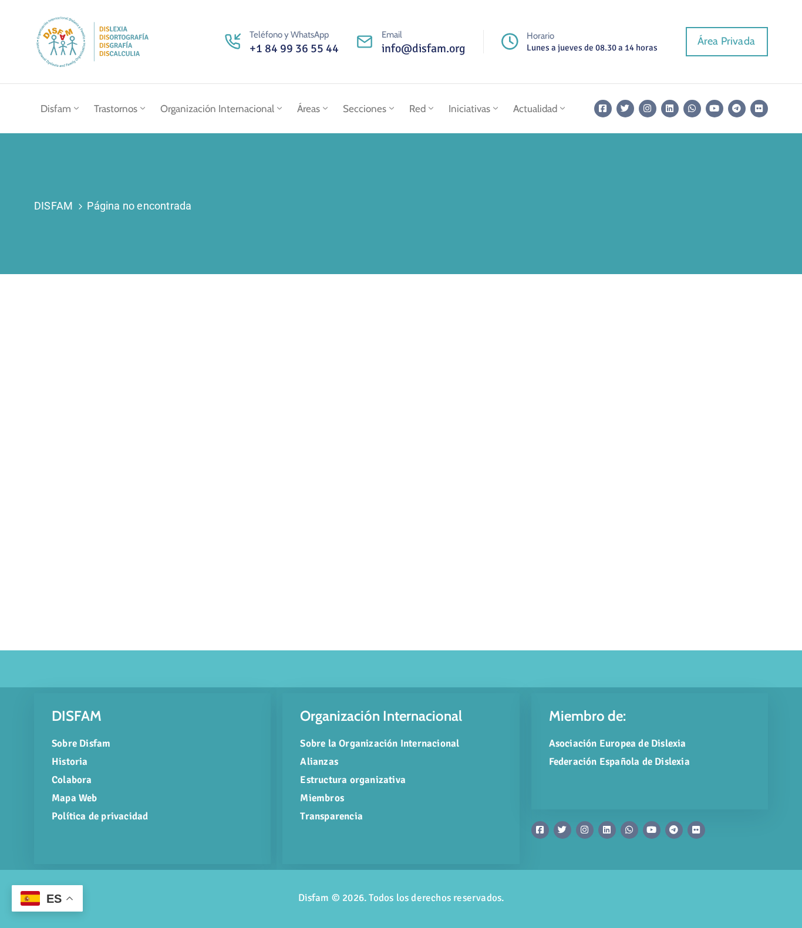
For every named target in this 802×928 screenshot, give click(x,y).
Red (417, 108)
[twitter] (625, 108)
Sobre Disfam (81, 743)
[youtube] (714, 108)
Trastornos (115, 108)
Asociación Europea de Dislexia (617, 743)
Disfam (56, 108)
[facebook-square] (603, 108)
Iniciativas (469, 108)
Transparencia (331, 816)
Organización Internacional (217, 108)
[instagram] (647, 108)
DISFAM (53, 206)
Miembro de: (587, 715)
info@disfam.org (424, 48)
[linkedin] (670, 108)
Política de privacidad (100, 816)
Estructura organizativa (353, 780)
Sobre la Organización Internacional (379, 743)
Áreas (308, 108)
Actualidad (535, 108)
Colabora (72, 780)
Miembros (322, 798)
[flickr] (759, 108)
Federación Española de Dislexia (619, 761)
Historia (70, 761)
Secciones (364, 108)
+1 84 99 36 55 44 (294, 48)
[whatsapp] (692, 108)
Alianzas (319, 761)
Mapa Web (74, 798)
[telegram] (737, 108)
